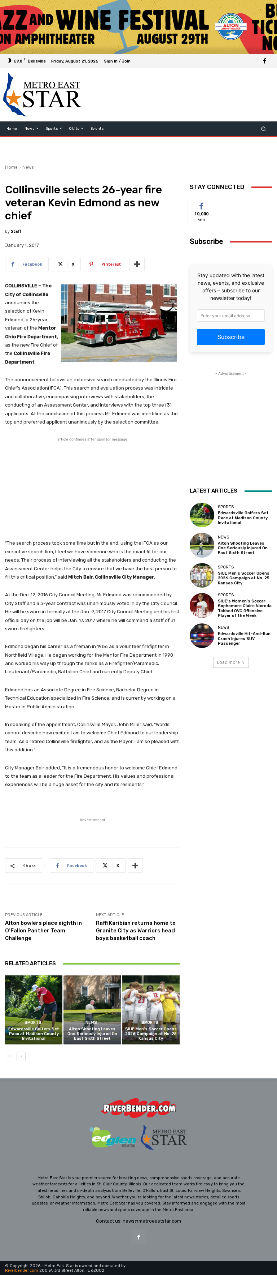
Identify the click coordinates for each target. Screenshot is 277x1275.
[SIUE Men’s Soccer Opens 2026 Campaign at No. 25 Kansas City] (151, 1009)
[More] (137, 264)
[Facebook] (265, 61)
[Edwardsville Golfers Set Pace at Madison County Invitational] (33, 1009)
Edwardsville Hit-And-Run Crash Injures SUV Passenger (244, 638)
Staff (16, 231)
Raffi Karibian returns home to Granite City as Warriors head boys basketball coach (136, 930)
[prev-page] (9, 1056)
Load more (228, 662)
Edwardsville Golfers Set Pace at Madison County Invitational (33, 1034)
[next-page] (21, 1056)
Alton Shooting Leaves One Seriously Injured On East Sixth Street (92, 1034)
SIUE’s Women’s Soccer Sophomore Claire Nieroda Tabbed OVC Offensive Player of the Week (245, 608)
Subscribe (231, 336)
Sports (33, 1023)
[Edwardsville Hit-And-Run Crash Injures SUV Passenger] (202, 635)
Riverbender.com (21, 1270)
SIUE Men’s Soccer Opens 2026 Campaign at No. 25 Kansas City (151, 1034)
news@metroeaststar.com (152, 1221)
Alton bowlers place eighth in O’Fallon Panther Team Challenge (43, 930)
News (28, 167)
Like (202, 204)
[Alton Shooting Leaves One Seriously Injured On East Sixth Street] (92, 1009)
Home (11, 167)
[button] (263, 128)
